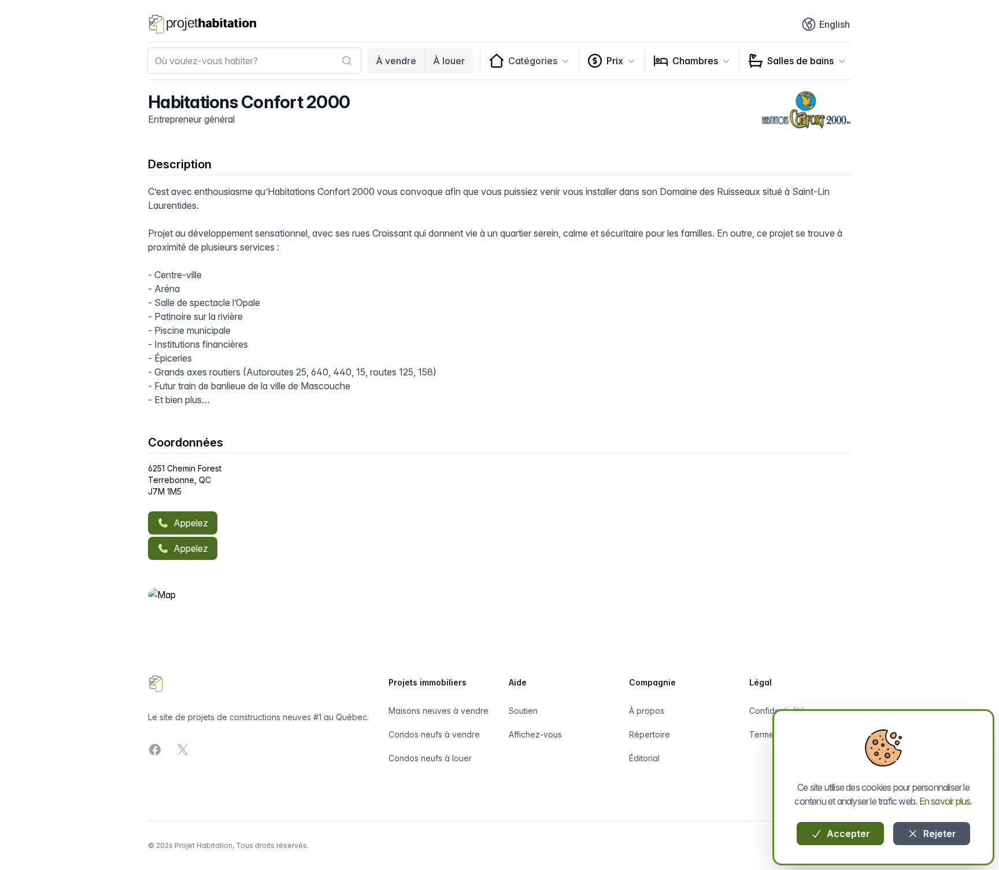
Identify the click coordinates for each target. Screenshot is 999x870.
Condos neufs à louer (430, 758)
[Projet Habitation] (203, 24)
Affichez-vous (535, 734)
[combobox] (254, 60)
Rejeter (938, 833)
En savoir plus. (945, 801)
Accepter (847, 833)
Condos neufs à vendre (434, 734)
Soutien (523, 711)
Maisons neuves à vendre (438, 711)
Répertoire (649, 734)
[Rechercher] (347, 61)
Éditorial (644, 758)
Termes (763, 734)
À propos (646, 711)
